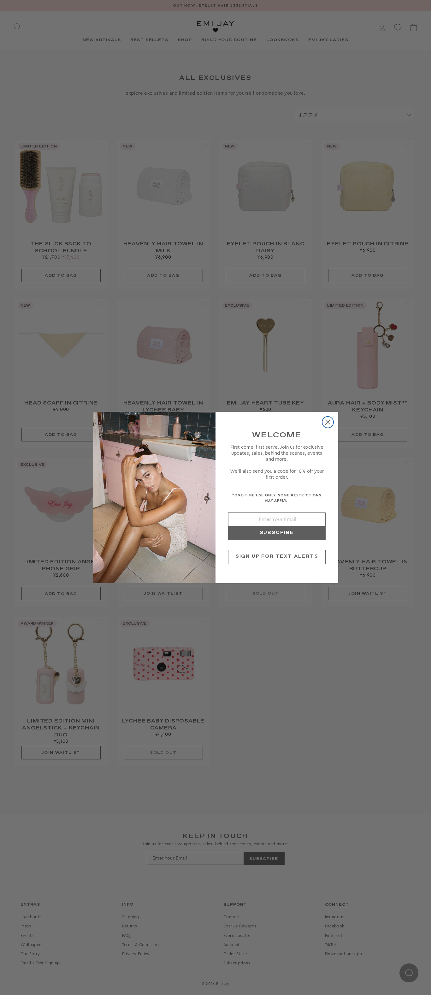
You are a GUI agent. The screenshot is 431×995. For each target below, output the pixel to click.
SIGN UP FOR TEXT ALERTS (276, 556)
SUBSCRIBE (277, 533)
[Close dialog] (328, 422)
